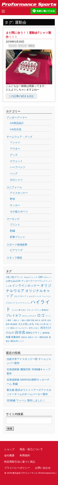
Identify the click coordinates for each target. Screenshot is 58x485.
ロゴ (41, 315)
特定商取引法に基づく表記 (19, 461)
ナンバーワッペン (23, 303)
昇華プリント (17, 237)
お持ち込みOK (13, 280)
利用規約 (25, 455)
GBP (40, 277)
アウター (15, 148)
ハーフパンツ (17, 167)
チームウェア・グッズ (19, 136)
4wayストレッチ (30, 277)
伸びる (37, 320)
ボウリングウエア (29, 316)
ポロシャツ (16, 179)
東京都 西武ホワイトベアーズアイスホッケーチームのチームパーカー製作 (29, 392)
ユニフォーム (14, 187)
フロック (30, 310)
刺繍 (12, 230)
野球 (12, 199)
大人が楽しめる (26, 324)
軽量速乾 (15, 337)
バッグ (14, 173)
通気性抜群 (43, 337)
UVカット (47, 277)
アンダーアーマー (17, 117)
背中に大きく (34, 328)
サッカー (15, 205)
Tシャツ (12, 45)
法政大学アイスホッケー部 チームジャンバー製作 (29, 361)
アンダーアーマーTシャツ (34, 280)
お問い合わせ (43, 467)
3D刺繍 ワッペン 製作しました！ (26, 400)
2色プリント (16, 277)
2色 (8, 277)
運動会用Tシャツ (17, 341)
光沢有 (43, 320)
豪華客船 (46, 333)
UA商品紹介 (17, 123)
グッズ (14, 154)
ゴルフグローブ (20, 296)
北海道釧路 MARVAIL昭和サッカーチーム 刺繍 (28, 381)
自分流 (20, 332)
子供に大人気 (40, 324)
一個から (15, 320)
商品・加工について (31, 449)
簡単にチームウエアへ (19, 328)
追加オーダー (33, 337)
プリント (22, 45)
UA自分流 (15, 129)
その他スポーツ (19, 211)
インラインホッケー (26, 285)
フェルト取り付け (19, 310)
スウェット (16, 161)
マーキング (13, 218)
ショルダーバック (34, 296)
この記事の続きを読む (21, 96)
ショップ (9, 449)
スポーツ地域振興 (17, 244)
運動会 (31, 45)
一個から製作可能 (27, 320)
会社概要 (9, 455)
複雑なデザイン (34, 332)
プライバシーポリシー (17, 467)
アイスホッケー (19, 192)
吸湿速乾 (13, 324)
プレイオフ (13, 315)
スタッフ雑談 (14, 257)
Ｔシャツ (15, 142)
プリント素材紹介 (41, 310)
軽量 (8, 337)
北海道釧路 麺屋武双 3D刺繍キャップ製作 (28, 371)
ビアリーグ (16, 250)
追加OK (24, 337)
